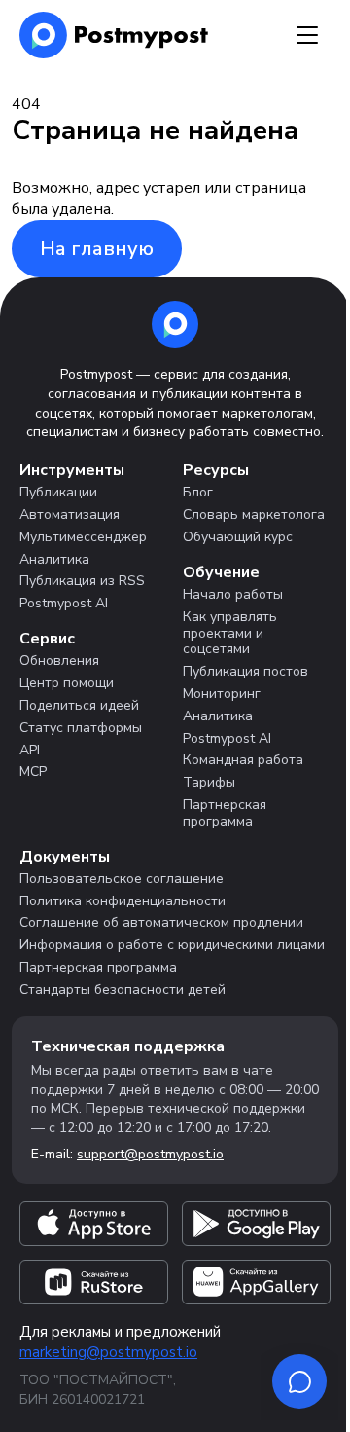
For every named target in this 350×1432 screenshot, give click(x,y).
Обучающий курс (238, 537)
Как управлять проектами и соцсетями (230, 633)
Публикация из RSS (82, 580)
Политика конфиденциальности (122, 901)
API (29, 750)
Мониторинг (222, 693)
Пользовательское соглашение (121, 878)
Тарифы (209, 782)
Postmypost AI (63, 603)
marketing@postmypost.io (108, 1352)
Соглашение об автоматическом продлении (161, 922)
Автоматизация (69, 514)
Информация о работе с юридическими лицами (172, 945)
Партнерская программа (224, 812)
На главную (97, 249)
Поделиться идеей (79, 705)
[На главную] (114, 35)
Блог (198, 492)
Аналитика (54, 559)
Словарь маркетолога (254, 514)
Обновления (59, 660)
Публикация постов (245, 671)
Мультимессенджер (83, 537)
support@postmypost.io (150, 1154)
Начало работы (233, 594)
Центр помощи (66, 683)
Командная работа (243, 760)
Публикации (58, 492)
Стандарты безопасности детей (122, 989)
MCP (33, 771)
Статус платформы (80, 727)
